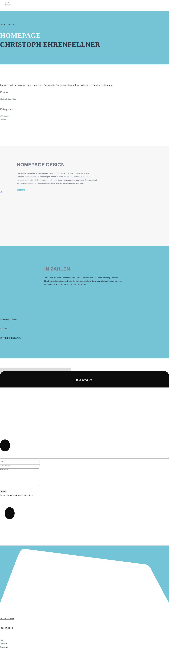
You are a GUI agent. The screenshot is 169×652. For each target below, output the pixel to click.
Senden (3, 491)
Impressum (3, 644)
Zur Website (21, 190)
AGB (1, 640)
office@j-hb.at (6, 628)
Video (6, 6)
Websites (7, 4)
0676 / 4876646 (7, 618)
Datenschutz (27, 495)
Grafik (7, 2)
